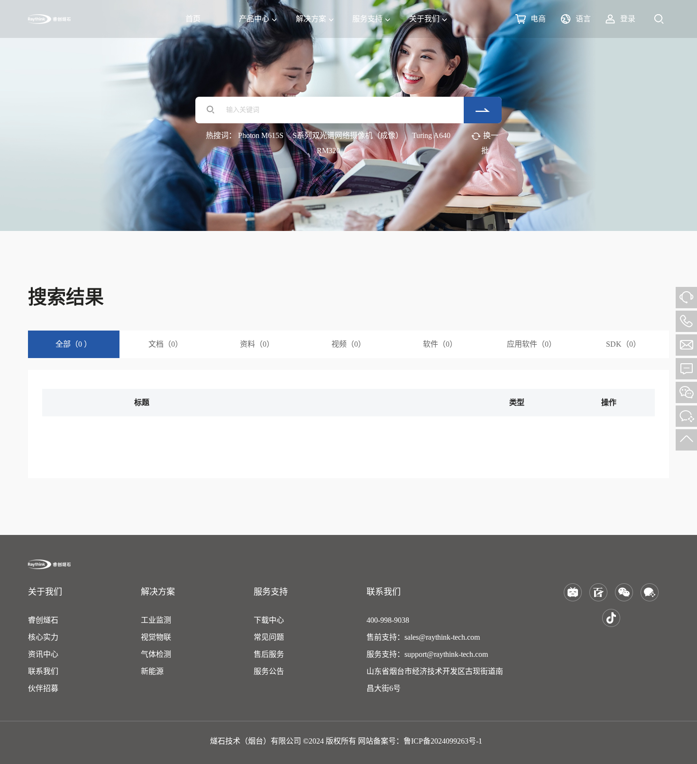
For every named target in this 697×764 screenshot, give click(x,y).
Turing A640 (431, 135)
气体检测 (156, 654)
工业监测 (156, 620)
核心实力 (43, 637)
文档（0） (165, 344)
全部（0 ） (73, 344)
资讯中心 (43, 654)
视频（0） (348, 344)
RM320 (328, 151)
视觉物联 (156, 637)
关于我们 (424, 19)
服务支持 (367, 19)
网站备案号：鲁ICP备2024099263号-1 (420, 741)
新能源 (152, 671)
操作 (608, 402)
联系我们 (43, 671)
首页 (193, 19)
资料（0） (257, 344)
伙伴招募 (43, 688)
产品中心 (254, 19)
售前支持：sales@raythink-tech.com (423, 637)
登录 (627, 19)
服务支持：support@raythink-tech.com (427, 654)
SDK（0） (623, 344)
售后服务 (269, 654)
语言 (583, 19)
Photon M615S (261, 135)
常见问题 (269, 637)
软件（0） (440, 344)
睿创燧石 (43, 620)
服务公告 (269, 671)
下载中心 (269, 620)
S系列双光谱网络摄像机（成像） (348, 135)
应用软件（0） (531, 344)
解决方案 (311, 19)
